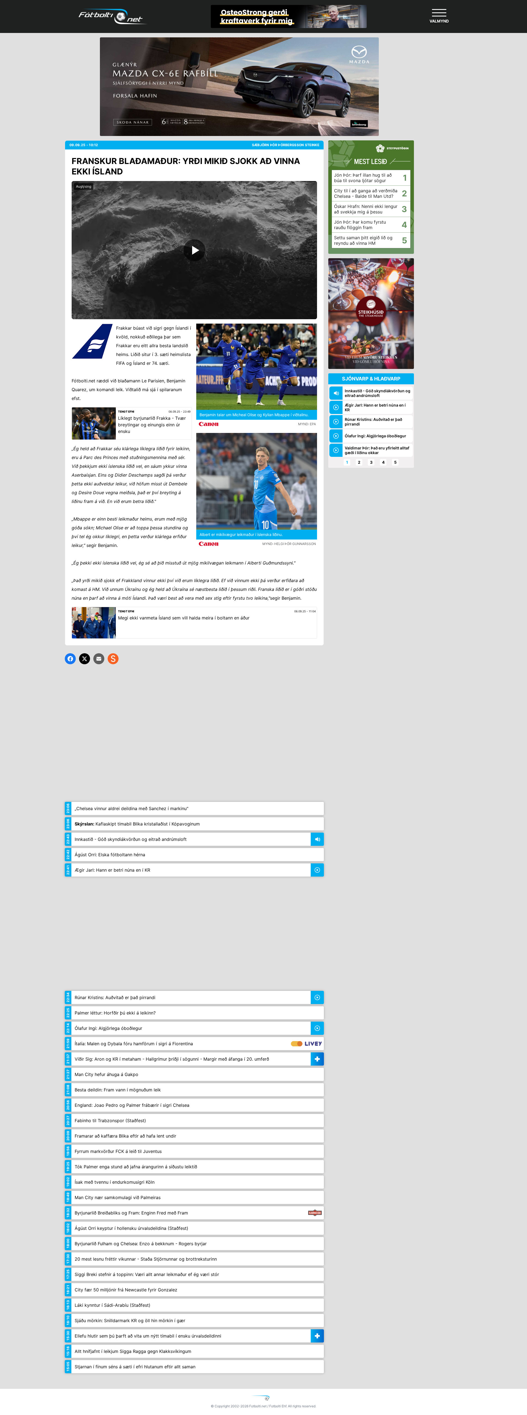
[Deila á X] (84, 658)
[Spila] (194, 250)
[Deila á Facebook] (70, 658)
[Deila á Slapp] (113, 658)
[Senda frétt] (98, 658)
